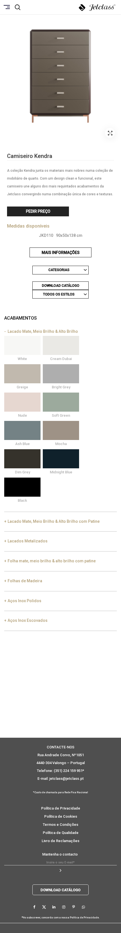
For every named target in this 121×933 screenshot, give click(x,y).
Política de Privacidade (60, 808)
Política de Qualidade (61, 833)
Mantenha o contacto (60, 854)
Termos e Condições (60, 824)
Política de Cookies (60, 816)
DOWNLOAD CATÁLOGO (60, 286)
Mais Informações (61, 252)
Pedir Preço (38, 211)
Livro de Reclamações (60, 841)
